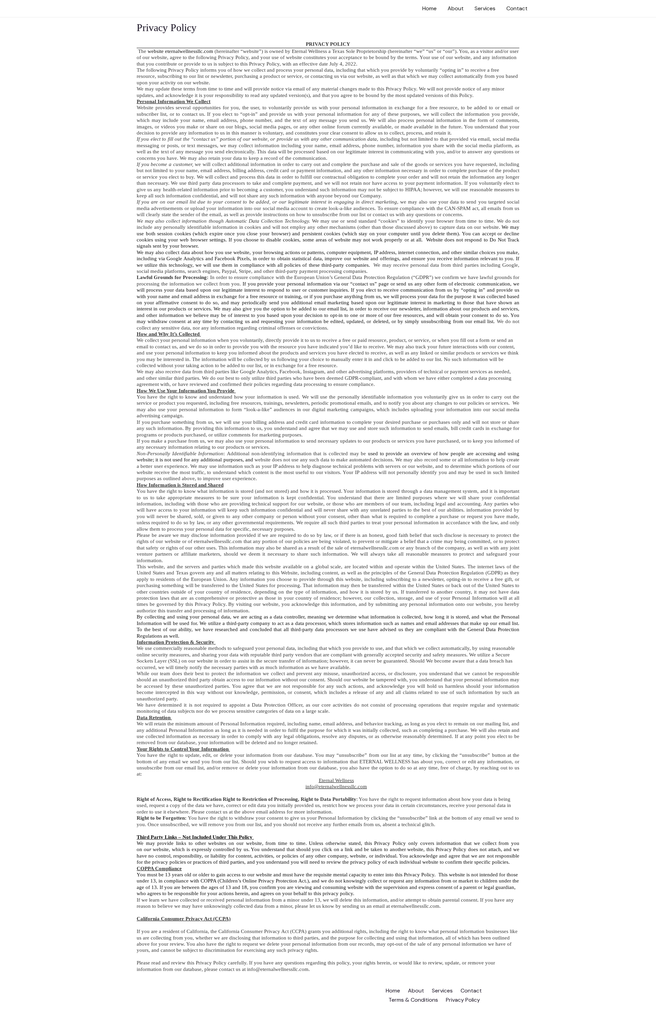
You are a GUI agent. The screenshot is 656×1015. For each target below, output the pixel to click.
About (456, 8)
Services (485, 8)
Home (429, 8)
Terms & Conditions (413, 999)
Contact (517, 8)
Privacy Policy (463, 999)
